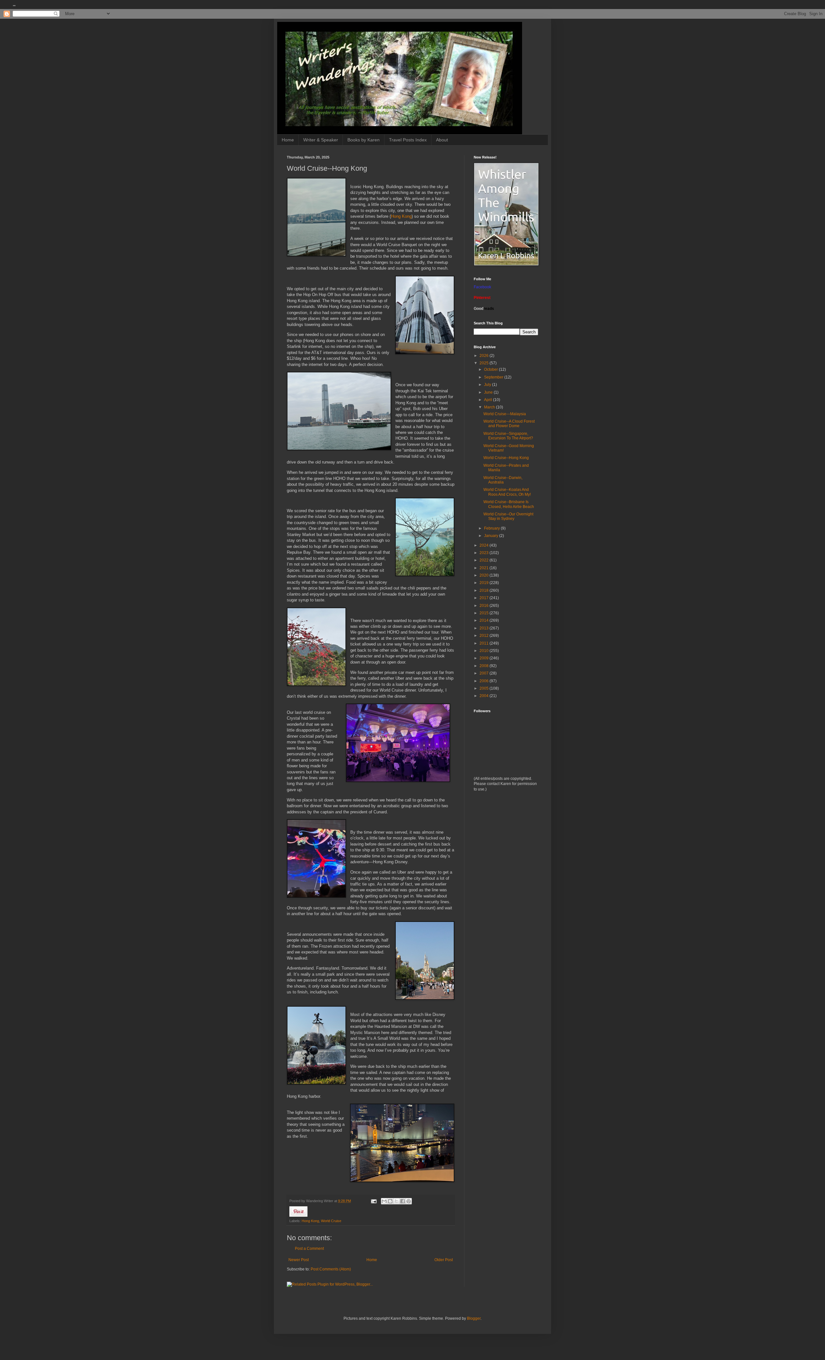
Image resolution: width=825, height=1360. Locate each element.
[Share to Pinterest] (408, 1201)
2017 (485, 598)
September (494, 377)
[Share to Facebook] (402, 1201)
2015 (485, 613)
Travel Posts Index (408, 139)
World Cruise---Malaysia (504, 414)
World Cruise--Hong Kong (506, 457)
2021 (485, 568)
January (491, 535)
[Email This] (384, 1201)
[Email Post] (373, 1201)
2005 (485, 688)
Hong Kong (401, 216)
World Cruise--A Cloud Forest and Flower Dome (509, 423)
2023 (485, 553)
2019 (485, 582)
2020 (485, 575)
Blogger (473, 1318)
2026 (485, 355)
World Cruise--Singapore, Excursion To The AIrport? (508, 435)
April (488, 399)
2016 (485, 605)
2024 (485, 545)
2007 (485, 673)
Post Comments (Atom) (331, 1269)
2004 (485, 696)
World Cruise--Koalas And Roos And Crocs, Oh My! (507, 491)
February (492, 528)
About (442, 139)
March (490, 407)
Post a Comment (309, 1248)
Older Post (443, 1260)
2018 (485, 590)
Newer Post (298, 1260)
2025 (485, 363)
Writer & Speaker (320, 139)
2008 (485, 666)
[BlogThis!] (390, 1201)
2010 (485, 650)
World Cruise (331, 1221)
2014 (485, 620)
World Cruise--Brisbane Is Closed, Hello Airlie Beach (508, 504)
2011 (485, 643)
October (491, 369)
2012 (485, 635)
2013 (485, 628)
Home (288, 139)
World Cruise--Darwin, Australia (502, 479)
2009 (485, 658)
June (489, 392)
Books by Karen (363, 139)
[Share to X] (396, 1201)
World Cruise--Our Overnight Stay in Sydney (508, 516)
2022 (485, 560)
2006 (485, 681)
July (488, 384)
